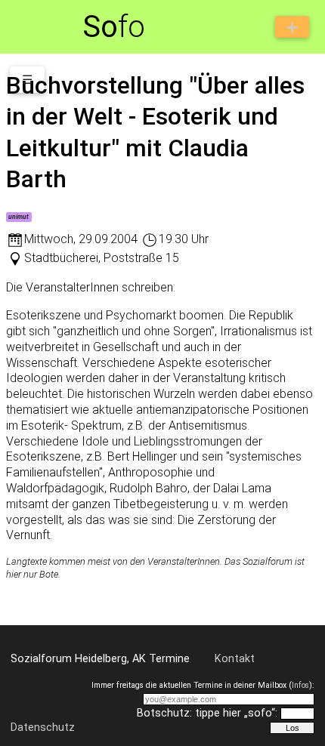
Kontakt (235, 658)
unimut (18, 216)
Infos (300, 685)
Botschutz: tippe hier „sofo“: (207, 713)
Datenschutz (43, 727)
